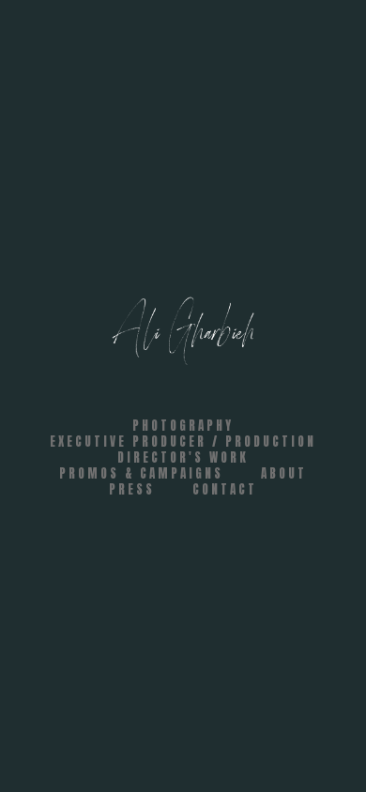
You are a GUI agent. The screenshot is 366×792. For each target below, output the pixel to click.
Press (132, 489)
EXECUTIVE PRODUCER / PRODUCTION (183, 441)
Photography (183, 425)
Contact (224, 489)
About (284, 473)
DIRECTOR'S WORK (183, 457)
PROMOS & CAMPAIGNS (141, 473)
